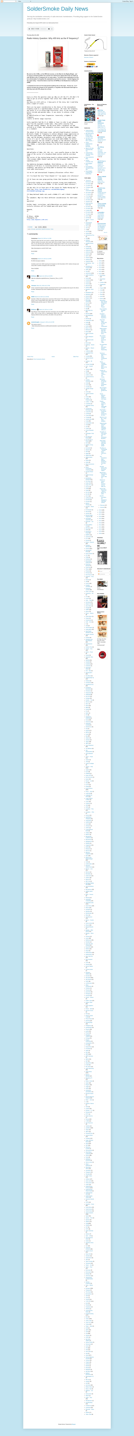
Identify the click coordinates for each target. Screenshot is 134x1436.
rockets (87, 1108)
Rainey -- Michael (88, 1075)
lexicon (87, 815)
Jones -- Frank (89, 756)
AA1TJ (87, 216)
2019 (100, 510)
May (101, 294)
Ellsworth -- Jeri (89, 521)
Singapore (88, 1172)
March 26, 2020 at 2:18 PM (44, 258)
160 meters (88, 192)
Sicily (87, 1157)
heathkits (88, 664)
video (87, 1355)
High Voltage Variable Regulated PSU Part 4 (102, 140)
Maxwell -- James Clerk (89, 866)
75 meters (88, 214)
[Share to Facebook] (44, 227)
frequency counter (88, 589)
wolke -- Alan (89, 1397)
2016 (100, 516)
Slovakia (88, 1174)
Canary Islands (89, 358)
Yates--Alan (88, 1414)
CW (87, 424)
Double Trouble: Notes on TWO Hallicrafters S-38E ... (103, 404)
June (101, 292)
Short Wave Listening (88, 1152)
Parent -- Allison (90, 997)
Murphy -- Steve (90, 933)
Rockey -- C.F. (89, 1110)
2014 (100, 520)
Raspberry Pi (89, 1078)
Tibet (87, 1295)
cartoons (88, 369)
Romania (88, 1112)
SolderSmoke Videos (89, 1196)
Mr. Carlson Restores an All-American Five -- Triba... (103, 339)
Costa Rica (88, 411)
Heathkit (88, 662)
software (88, 1179)
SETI (87, 1145)
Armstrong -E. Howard (89, 267)
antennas (88, 252)
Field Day (88, 567)
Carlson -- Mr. (89, 361)
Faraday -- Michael (88, 546)
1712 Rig (88, 196)
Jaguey (87, 738)
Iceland (87, 709)
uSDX (87, 1337)
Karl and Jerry (89, 777)
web (87, 1383)
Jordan (87, 759)
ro (86, 1101)
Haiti (87, 625)
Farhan (87, 548)
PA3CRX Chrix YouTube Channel (101, 189)
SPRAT (87, 1221)
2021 (100, 271)
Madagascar (89, 841)
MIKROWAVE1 (101, 137)
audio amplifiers (90, 275)
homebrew (88, 682)
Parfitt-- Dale (89, 1000)
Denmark (88, 448)
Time (87, 1297)
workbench (88, 1405)
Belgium (88, 298)
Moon (87, 915)
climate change (89, 388)
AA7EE (87, 217)
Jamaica (88, 739)
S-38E (87, 1121)
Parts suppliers (89, 1005)
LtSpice (87, 832)
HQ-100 (88, 696)
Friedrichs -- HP (89, 593)
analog (87, 246)
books (87, 326)
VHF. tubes (88, 1351)
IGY (87, 715)
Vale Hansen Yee (101, 206)
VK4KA (87, 1364)
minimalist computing (88, 900)
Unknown (33, 285)
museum (88, 936)
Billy (87, 305)
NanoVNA (88, 947)
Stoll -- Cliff (88, 1236)
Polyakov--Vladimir (88, 1035)
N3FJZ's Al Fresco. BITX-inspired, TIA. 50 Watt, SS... (103, 483)
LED (87, 805)
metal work (88, 875)
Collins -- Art (89, 401)
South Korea (89, 1209)
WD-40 (87, 1379)
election (88, 513)
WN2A (87, 1395)
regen (87, 1083)
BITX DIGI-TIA (89, 310)
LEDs (87, 807)
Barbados (88, 294)
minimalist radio (90, 902)
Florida (87, 579)
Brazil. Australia (89, 333)
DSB (87, 488)
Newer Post (30, 356)
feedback (88, 559)
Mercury (88, 872)
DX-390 (88, 494)
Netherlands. (89, 954)
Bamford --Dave (90, 289)
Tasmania (88, 1263)
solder (87, 1184)
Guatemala (88, 620)
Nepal (87, 950)
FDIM (87, 557)
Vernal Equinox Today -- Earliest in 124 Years (103, 396)
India (87, 720)
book (87, 324)
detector (88, 449)
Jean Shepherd (89, 745)
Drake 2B (88, 483)
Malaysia (88, 848)
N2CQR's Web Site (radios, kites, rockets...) (89, 139)
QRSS (87, 1059)
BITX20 (87, 313)
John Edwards (89, 753)
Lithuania (88, 825)
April (101, 296)
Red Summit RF (102, 223)
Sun (87, 1246)
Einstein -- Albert (90, 506)
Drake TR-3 (88, 485)
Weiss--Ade (88, 1388)
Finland (87, 571)
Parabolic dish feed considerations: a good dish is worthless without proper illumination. (102, 195)
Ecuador (88, 501)
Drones (87, 486)
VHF (87, 1349)
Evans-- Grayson (90, 542)
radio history (38, 229)
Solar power (89, 1182)
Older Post (75, 356)
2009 (100, 531)
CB (86, 371)
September (103, 284)
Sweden (88, 1255)
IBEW (87, 707)
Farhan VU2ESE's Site (89, 161)
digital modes (89, 457)
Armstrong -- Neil (90, 263)
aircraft (87, 231)
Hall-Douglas (89, 627)
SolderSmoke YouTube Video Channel (89, 154)
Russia (87, 1119)
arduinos (88, 259)
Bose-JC (88, 328)
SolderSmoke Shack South (89, 1190)
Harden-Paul (89, 647)
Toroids (87, 1305)
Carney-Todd (89, 364)
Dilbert (87, 460)
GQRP (87, 609)
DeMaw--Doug (89, 444)
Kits (87, 782)
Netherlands (89, 952)
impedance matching (88, 717)
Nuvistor (88, 975)
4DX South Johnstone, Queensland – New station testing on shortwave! (102, 152)
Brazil (87, 331)
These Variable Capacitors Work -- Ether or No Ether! (103, 365)
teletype (88, 1273)
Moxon (87, 925)
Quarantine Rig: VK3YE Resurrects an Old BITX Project (103, 304)
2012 (100, 525)
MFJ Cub (88, 881)
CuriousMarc (89, 423)
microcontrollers (90, 886)
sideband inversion (88, 1159)
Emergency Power (88, 532)
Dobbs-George (89, 475)
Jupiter (87, 770)
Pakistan (88, 988)
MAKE (87, 847)
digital (87, 453)
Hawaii (87, 655)
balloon (87, 287)
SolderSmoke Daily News (57, 9)
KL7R (87, 784)
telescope (88, 1270)
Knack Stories (89, 788)
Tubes (52, 229)
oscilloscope (89, 983)
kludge (87, 786)
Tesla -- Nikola (89, 1285)
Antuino (88, 254)
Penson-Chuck (89, 1010)
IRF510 (87, 732)
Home (53, 356)
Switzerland (89, 1257)
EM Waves (88, 528)
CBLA (87, 373)
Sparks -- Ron (89, 1218)
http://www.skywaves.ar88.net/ (37, 219)
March (101, 298)
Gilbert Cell (88, 604)
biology (87, 306)
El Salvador (88, 509)
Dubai (87, 490)
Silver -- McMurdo (88, 1164)
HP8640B (88, 694)
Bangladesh (89, 292)
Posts (100, 571)
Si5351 (87, 1155)
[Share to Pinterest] (46, 227)
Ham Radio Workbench (88, 632)
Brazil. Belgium (89, 336)
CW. (87, 426)
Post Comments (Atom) (39, 359)
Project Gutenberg (88, 1040)
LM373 (87, 827)
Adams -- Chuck (90, 219)
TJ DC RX (88, 1301)
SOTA (87, 1202)
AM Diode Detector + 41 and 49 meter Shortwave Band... (103, 382)
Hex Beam (88, 675)
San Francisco (89, 1123)
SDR (87, 1143)
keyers (87, 779)
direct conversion (90, 464)
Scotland (88, 1138)
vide (87, 1353)
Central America (90, 376)
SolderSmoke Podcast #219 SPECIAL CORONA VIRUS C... (103, 426)
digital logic (88, 455)
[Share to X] (42, 227)
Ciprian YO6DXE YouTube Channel (102, 178)
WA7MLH (88, 1371)
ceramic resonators (88, 380)
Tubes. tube (89, 1320)
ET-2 (87, 538)
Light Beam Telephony (88, 817)
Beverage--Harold (88, 300)
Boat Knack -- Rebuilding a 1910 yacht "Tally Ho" (103, 475)
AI (86, 229)
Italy (87, 736)
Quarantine (88, 1063)
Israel (87, 734)
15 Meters (88, 187)
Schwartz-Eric (89, 1133)
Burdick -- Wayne (90, 348)
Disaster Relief (89, 471)
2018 (100, 512)
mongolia (88, 909)
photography (89, 1027)
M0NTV (87, 834)
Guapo (87, 618)
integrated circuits (88, 724)
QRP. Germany (89, 1056)
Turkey (87, 1324)
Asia (87, 271)
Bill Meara (33, 276)
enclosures (88, 536)
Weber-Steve (89, 1387)
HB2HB (87, 660)
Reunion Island (89, 1093)
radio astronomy (90, 1068)
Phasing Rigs (89, 1022)
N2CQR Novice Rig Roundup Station (103, 468)
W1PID (87, 1365)
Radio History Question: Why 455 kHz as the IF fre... (103, 331)
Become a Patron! (88, 57)
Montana (88, 911)
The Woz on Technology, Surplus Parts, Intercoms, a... (103, 451)
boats (87, 322)
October (102, 282)
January (102, 507)
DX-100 (88, 492)
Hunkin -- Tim (89, 700)
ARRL (87, 269)
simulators (88, 1170)
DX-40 (87, 496)
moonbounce (89, 917)
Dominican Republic (88, 478)
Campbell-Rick (89, 353)
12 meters (88, 185)
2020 (100, 273)
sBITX (87, 1131)
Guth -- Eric (88, 622)
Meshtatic (88, 874)
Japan (87, 741)
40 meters (88, 208)
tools (87, 1303)
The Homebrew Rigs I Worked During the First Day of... (103, 460)
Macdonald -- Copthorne (89, 837)
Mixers (87, 907)
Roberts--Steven (90, 1103)
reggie (87, 1086)
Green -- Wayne (90, 613)
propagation (89, 1043)
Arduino (88, 257)
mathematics (89, 864)
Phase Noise (89, 1018)
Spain (87, 1216)
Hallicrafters (89, 629)
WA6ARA (88, 1369)
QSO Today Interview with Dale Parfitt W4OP (103, 443)
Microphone (89, 889)
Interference (89, 726)
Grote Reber (89, 616)
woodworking (89, 1402)
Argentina (88, 261)
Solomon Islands (90, 1199)
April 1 (87, 255)
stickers (87, 1234)
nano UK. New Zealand (89, 944)
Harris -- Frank (89, 652)
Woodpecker (89, 1400)
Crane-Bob (88, 415)
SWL (87, 1259)
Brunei (87, 343)
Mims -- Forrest (89, 894)
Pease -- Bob (89, 1008)
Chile (87, 383)
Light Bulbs (88, 820)
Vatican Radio (89, 1342)
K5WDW (88, 773)
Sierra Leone (89, 1162)
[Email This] (39, 227)
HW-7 (87, 703)
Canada (88, 356)
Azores (87, 283)
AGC (87, 227)
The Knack (88, 1292)
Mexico (87, 879)
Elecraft (87, 511)
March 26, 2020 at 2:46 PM (45, 276)
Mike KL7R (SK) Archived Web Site (90, 150)
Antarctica (88, 250)
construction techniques (89, 409)
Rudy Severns (89, 1116)
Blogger (74, 1424)
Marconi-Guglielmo (88, 853)
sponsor (88, 1219)
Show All (105, 232)
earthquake (88, 498)
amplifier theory (89, 243)
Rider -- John (89, 1100)
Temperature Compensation (89, 1278)
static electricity (89, 1230)
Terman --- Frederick (88, 1282)
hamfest (88, 637)
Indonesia (88, 721)
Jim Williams (89, 748)
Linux (87, 824)
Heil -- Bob (88, 670)
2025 (100, 263)
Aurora (87, 278)
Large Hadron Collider (89, 799)
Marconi (88, 850)
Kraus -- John (89, 791)
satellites (88, 1128)
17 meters (88, 194)
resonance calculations (89, 1091)
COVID (87, 413)
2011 (100, 527)
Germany (88, 602)
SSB (87, 1223)
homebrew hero (90, 684)
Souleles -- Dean (90, 1204)
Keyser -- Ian (89, 781)
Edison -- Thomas (88, 504)
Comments (102, 574)
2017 (100, 514)
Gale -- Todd (89, 600)
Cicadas (88, 386)
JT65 (87, 761)
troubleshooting (89, 1313)
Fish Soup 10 (89, 574)
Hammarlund (89, 644)
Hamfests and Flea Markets (89, 640)
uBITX (87, 1330)
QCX (87, 1052)
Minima (87, 897)
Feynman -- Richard (88, 564)
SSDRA (88, 1225)
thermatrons (89, 1294)
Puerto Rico (89, 1046)
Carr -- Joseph (89, 366)
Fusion (87, 598)
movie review (89, 923)
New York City (89, 956)
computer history (90, 405)
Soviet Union (89, 1211)
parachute (88, 992)
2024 (100, 265)
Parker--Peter (89, 1002)
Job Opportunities (89, 751)
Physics (88, 1029)
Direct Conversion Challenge (88, 469)
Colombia (88, 403)
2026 (100, 261)
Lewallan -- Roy (90, 809)
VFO (87, 1348)
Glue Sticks (88, 606)
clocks (87, 391)
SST (87, 1227)
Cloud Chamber (90, 393)
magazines (88, 845)
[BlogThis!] (40, 227)
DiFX (87, 451)
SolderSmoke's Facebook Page (90, 131)
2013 (100, 522)
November (102, 279)
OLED (87, 981)
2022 (100, 269)
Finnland (88, 572)
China (87, 385)
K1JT (87, 771)
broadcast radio (89, 339)
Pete (87, 1013)
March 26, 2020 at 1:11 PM (44, 238)
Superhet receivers (46, 229)
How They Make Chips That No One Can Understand (103, 323)
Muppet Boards (89, 927)
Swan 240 (88, 1254)
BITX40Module (89, 315)
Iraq (87, 728)
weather (88, 1381)
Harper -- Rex (89, 649)
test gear (88, 1288)
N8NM (32, 296)
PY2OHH (88, 1048)
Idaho (87, 713)
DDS (87, 443)
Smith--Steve (89, 1176)
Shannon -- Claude (88, 1147)
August (102, 288)
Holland (88, 680)
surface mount (89, 1251)
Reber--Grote (89, 1081)
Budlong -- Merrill (90, 344)
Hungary (88, 698)
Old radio (33, 229)
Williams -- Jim (89, 1390)
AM (86, 238)
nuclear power (89, 969)
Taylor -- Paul (89, 1267)
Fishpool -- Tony (90, 576)
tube (87, 1317)
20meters (88, 201)
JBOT (87, 743)
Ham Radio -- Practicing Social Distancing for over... (103, 412)
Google (87, 607)
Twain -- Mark (89, 1326)
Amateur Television (88, 241)
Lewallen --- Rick (90, 812)
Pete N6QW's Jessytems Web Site (89, 168)
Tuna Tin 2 (88, 1322)
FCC (87, 555)
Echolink (88, 499)
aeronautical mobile (89, 223)
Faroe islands (89, 553)
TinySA (87, 1299)
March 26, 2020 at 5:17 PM (43, 285)
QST (87, 1061)
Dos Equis (88, 481)
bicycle (87, 303)
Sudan (87, 1241)
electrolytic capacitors (88, 519)
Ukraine (88, 1335)
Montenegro (89, 913)
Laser (87, 801)
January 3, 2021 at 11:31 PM (47, 322)
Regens (88, 1084)
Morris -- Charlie (90, 920)
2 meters (88, 198)
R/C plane (88, 1066)
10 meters (88, 183)
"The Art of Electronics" (89, 181)
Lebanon (88, 803)
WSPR (87, 1412)
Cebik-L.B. (88, 375)
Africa (87, 226)
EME (87, 529)
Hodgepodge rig (90, 677)
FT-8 (87, 596)
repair (87, 1088)
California (88, 351)
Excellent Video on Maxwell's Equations (103, 315)
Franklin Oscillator (88, 586)
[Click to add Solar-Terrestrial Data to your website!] (96, 100)
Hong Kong (88, 692)
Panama (88, 990)
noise (87, 962)
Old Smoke (88, 979)
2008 (100, 533)
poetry (87, 1031)
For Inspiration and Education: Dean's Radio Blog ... (103, 348)
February (102, 505)
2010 (100, 529)
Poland (87, 1033)
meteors (88, 877)
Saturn (87, 1129)
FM (86, 581)
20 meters (88, 199)
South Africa (89, 1207)
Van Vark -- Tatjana (88, 1340)
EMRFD (88, 535)
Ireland (87, 730)
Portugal (88, 1038)
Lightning (88, 822)
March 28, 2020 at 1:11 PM (45, 309)
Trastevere (88, 1307)
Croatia (87, 417)
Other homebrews (89, 985)
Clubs (87, 396)
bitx (86, 308)
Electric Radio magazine (89, 516)
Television (88, 1275)
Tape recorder (89, 1261)
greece (87, 611)
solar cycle (88, 1181)
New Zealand (89, 959)
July (101, 290)
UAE (87, 1328)
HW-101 (88, 702)
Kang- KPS (88, 775)
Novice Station (89, 966)
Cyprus (87, 428)
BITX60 (87, 318)
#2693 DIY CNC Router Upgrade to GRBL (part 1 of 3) (102, 113)
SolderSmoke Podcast (89, 1187)
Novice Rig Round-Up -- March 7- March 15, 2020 (103, 491)
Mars (87, 855)
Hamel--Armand (90, 634)
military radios (89, 891)
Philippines (88, 1025)
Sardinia (88, 1126)
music (87, 938)
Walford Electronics (88, 1374)
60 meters (88, 212)
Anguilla (88, 248)
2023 (100, 267)
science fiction (89, 1135)
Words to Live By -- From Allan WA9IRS (103, 419)
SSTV (87, 1229)
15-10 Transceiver (89, 190)
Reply (32, 253)
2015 (100, 518)
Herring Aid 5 (89, 672)
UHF (87, 1331)
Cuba (87, 421)
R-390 (87, 1064)
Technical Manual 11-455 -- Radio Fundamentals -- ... (103, 356)
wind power (88, 1393)
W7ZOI (87, 1367)
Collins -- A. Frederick (88, 399)
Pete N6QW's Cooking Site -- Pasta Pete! (89, 173)
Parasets (88, 995)
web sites (88, 1385)
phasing (88, 1020)
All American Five (90, 235)
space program (89, 1212)
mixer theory (89, 905)
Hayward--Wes (89, 657)
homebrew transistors (88, 688)
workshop (88, 1407)
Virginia (88, 1362)
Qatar (87, 1050)
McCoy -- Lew (89, 869)
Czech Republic (90, 430)
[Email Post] (36, 226)
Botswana (88, 329)
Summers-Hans (89, 1242)
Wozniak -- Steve (90, 1409)
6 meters (88, 210)
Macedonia (88, 839)
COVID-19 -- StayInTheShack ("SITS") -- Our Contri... (103, 374)
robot (87, 1106)
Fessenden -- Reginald (89, 561)
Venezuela (88, 1344)
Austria (87, 282)
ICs (86, 711)
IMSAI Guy (100, 110)
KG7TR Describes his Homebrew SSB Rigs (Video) (103, 499)
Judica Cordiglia (90, 763)
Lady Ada (88, 793)
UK (86, 1333)
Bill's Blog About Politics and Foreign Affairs (90, 135)
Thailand (88, 1290)
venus (87, 1346)
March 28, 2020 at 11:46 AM (42, 296)
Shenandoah (89, 1150)
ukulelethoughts (35, 322)
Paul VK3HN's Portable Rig (103, 310)
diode (87, 462)
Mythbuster (88, 940)
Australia (88, 280)
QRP (87, 1054)
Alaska (87, 233)
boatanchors (89, 320)
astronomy (88, 273)
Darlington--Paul (90, 433)
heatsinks (88, 665)
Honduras (88, 690)
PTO (87, 1045)
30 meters (88, 206)
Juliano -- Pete (89, 766)
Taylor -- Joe (89, 1265)
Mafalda (88, 843)
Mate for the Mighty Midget (89, 858)
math (87, 862)
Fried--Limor (89, 591)
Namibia (88, 942)
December (102, 275)
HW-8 (87, 705)
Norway (88, 964)
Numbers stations (88, 973)
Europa (87, 540)
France (87, 583)
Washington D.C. (90, 1376)
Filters (87, 569)
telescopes (88, 1272)
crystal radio (89, 419)
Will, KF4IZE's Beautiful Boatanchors (103, 389)
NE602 (87, 948)
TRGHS (88, 1308)
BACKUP (88, 285)
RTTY (87, 1114)
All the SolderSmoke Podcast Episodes (89, 144)
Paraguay (88, 993)
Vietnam (88, 1360)
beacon (87, 296)
